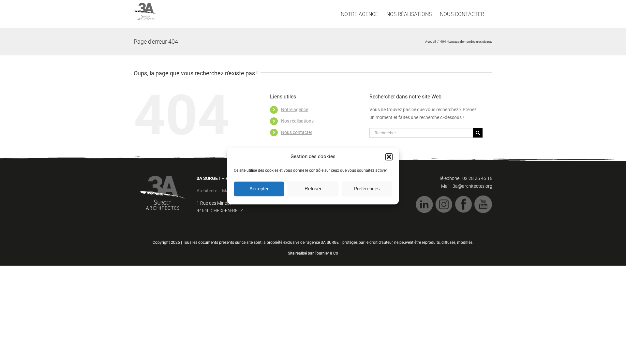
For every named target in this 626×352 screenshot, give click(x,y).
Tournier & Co (326, 253)
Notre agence (294, 109)
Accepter (259, 188)
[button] (389, 157)
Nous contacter (296, 132)
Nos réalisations (297, 121)
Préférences (367, 188)
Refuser (313, 188)
